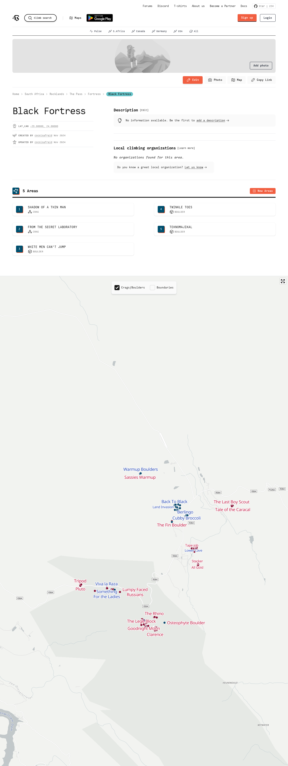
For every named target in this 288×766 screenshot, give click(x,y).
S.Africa (119, 31)
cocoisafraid (43, 135)
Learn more (186, 148)
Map (239, 80)
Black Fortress (119, 94)
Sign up (247, 17)
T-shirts (180, 6)
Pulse (98, 31)
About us (198, 6)
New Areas (265, 191)
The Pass (76, 94)
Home (15, 94)
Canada (140, 31)
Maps (78, 18)
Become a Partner (223, 6)
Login (268, 18)
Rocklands (57, 94)
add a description (210, 120)
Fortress (94, 94)
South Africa (34, 94)
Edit (195, 80)
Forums (147, 6)
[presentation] (261, 65)
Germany (161, 31)
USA (180, 31)
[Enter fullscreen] (283, 281)
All (196, 31)
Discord (163, 6)
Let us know (194, 167)
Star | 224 (265, 6)
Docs (244, 6)
